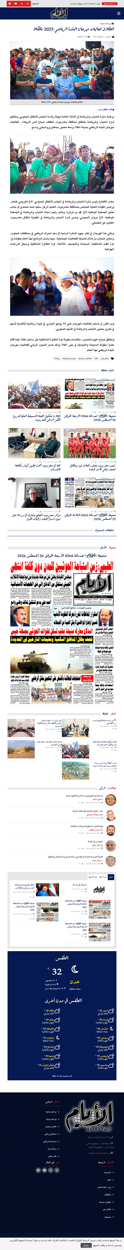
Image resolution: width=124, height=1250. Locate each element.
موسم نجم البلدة (69, 358)
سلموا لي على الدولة (80, 884)
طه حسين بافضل (96, 830)
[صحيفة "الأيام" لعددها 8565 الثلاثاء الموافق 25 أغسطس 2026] (99, 909)
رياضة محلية (105, 23)
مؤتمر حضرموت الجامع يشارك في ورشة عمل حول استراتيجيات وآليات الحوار (36, 517)
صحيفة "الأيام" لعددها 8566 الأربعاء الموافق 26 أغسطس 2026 (90, 418)
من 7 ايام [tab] (103, 877)
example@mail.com (102, 1153)
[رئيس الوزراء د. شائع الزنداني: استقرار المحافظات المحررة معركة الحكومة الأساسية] (21, 728)
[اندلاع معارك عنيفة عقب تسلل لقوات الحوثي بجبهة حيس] (21, 749)
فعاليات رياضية (85, 358)
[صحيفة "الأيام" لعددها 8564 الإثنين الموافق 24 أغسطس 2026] (47, 912)
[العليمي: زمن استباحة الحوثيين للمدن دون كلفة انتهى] (75, 728)
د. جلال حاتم (97, 860)
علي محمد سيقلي (97, 845)
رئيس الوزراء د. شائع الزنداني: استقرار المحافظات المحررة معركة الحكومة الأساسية (49, 723)
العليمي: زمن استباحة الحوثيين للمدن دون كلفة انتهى (104, 722)
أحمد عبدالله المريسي (95, 814)
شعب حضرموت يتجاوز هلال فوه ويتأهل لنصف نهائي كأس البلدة (93, 467)
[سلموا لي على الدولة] (99, 889)
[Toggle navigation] (119, 13)
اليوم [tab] (111, 877)
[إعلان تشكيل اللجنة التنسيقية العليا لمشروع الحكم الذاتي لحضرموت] (75, 749)
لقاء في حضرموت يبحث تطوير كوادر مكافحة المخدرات (37, 467)
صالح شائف (98, 799)
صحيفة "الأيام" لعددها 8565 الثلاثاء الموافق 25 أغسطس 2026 (90, 517)
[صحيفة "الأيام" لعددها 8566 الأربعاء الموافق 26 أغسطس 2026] (62, 632)
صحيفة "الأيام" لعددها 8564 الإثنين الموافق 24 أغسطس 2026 (23, 906)
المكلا (96, 358)
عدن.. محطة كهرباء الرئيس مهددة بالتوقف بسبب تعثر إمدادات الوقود (104, 764)
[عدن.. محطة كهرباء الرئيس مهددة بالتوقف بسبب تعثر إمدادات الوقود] (75, 771)
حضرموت (105, 358)
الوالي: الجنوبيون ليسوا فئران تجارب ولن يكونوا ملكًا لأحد (24, 886)
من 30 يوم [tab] (93, 877)
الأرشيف (35, 4)
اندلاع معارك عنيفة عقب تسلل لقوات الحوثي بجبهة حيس (49, 743)
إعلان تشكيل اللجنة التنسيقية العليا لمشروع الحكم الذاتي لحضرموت (36, 418)
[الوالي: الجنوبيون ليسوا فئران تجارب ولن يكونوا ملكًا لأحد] (47, 889)
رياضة (57, 358)
